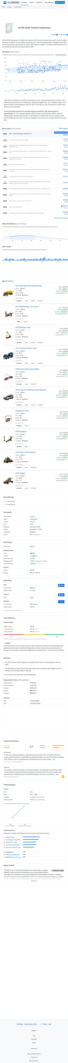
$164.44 (65, 351)
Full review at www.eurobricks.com (13, 762)
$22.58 (65, 455)
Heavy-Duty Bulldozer (13, 855)
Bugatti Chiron (10, 837)
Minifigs (34, 1039)
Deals (34, 1043)
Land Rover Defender (12, 845)
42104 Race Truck (22, 411)
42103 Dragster (21, 431)
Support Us (35, 1061)
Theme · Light (46, 1024)
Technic (9, 7)
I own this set (61, 295)
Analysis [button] (39, 2)
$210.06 (65, 330)
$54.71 (65, 372)
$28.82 (65, 434)
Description (62, 34)
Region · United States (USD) (28, 1024)
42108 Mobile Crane (22, 327)
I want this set (61, 300)
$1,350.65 (64, 310)
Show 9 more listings (61, 218)
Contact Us (34, 1057)
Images (53, 34)
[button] (58, 227)
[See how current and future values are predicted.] (63, 573)
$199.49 (65, 393)
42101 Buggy (20, 473)
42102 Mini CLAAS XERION (25, 452)
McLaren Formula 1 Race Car (15, 847)
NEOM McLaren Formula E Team (16, 857)
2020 (20, 291)
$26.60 (65, 476)
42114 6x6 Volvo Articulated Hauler (28, 286)
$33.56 (65, 414)
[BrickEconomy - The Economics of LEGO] (11, 2)
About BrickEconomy (34, 1054)
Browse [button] (24, 2)
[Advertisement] (35, 16)
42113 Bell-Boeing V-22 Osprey (27, 306)
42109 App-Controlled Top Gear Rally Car (30, 390)
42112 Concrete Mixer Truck (26, 348)
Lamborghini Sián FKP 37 (14, 840)
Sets (3, 7)
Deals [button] (31, 2)
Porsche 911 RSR (11, 842)
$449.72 (65, 289)
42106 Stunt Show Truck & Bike (27, 369)
